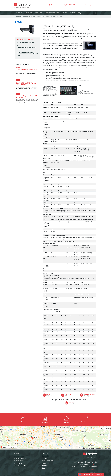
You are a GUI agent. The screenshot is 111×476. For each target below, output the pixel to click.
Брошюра (48, 394)
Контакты (73, 13)
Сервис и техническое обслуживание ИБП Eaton (26, 70)
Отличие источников (19, 456)
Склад (79, 13)
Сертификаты (44, 422)
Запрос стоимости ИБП (20, 465)
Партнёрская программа (87, 422)
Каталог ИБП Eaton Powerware (29, 16)
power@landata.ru (50, 4)
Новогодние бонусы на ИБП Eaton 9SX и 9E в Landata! (27, 96)
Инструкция (71, 402)
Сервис (23, 422)
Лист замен (68, 394)
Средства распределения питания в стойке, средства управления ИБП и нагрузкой (26, 47)
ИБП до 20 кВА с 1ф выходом (25, 39)
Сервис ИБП (38, 13)
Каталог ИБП (28, 13)
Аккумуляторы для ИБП (52, 13)
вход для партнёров (92, 4)
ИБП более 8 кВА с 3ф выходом (25, 42)
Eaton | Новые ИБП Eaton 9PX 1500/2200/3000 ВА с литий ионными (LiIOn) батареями (26, 83)
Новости (64, 13)
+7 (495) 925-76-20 (71, 4)
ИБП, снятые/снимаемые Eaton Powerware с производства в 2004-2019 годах (27, 53)
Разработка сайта (93, 472)
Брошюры (66, 422)
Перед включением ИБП (20, 460)
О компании (18, 13)
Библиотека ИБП (18, 463)
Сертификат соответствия (90, 394)
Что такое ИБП (17, 453)
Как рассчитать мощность (20, 458)
